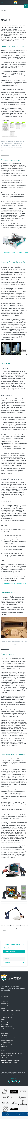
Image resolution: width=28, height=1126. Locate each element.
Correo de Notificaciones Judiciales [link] (10, 1038)
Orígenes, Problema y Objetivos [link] (12, 944)
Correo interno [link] (4, 1001)
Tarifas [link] (3, 1019)
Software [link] (6, 954)
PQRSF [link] (2, 1051)
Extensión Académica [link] (6, 1026)
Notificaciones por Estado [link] (7, 1029)
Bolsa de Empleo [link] (5, 1022)
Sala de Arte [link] (4, 1035)
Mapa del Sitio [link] (4, 1033)
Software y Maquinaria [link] (9, 951)
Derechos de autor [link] (5, 1042)
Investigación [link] (4, 1003)
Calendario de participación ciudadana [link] (10, 1010)
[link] (26, 6)
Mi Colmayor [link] (4, 996)
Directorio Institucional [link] (7, 1015)
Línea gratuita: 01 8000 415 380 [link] (9, 1062)
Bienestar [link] (3, 999)
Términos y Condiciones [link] (7, 1040)
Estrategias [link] (7, 948)
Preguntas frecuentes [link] (6, 1017)
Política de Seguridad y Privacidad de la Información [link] (11, 1045)
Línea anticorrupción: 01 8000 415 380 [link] (10, 1060)
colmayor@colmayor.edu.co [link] (8, 1058)
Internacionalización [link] (6, 1006)
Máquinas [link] (6, 958)
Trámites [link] (3, 1008)
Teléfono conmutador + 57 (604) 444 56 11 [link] (11, 1053)
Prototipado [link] (7, 962)
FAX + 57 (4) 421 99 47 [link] (6, 1055)
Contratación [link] (4, 1024)
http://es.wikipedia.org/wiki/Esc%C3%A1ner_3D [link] (13, 583)
